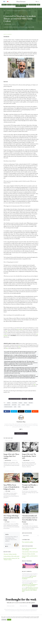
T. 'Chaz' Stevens (7, 491)
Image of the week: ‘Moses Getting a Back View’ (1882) (11, 456)
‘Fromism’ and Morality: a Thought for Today (29, 486)
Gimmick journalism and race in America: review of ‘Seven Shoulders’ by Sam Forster (29, 519)
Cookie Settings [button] (4, 619)
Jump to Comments (8, 34)
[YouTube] (7, 1)
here (19, 346)
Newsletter (16, 4)
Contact (30, 398)
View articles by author (27, 542)
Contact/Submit (24, 4)
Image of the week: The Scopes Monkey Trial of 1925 (29, 456)
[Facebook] (4, 1)
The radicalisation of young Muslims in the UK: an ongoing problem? (29, 584)
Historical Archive (21, 6)
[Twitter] (5, 1)
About (3, 4)
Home (4, 10)
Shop (38, 4)
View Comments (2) (20, 433)
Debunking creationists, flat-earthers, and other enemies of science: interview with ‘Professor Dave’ (30, 589)
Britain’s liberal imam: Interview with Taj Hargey (29, 549)
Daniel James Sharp (8, 24)
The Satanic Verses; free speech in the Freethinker (29, 577)
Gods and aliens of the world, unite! (12, 556)
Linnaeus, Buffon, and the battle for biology (30, 556)
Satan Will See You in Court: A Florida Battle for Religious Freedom (11, 487)
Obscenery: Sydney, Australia (10, 554)
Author (7, 534)
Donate (9, 4)
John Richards (25, 489)
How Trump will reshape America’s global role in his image (11, 518)
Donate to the (14, 398)
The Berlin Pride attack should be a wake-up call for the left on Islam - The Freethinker (30, 575)
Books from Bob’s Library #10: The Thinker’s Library (11, 559)
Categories (32, 4)
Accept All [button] (9, 619)
